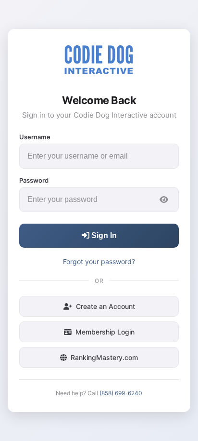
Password (34, 180)
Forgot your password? (99, 261)
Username (34, 137)
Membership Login (105, 332)
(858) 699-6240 (120, 393)
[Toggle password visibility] (164, 199)
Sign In (103, 235)
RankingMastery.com (104, 357)
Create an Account (105, 306)
